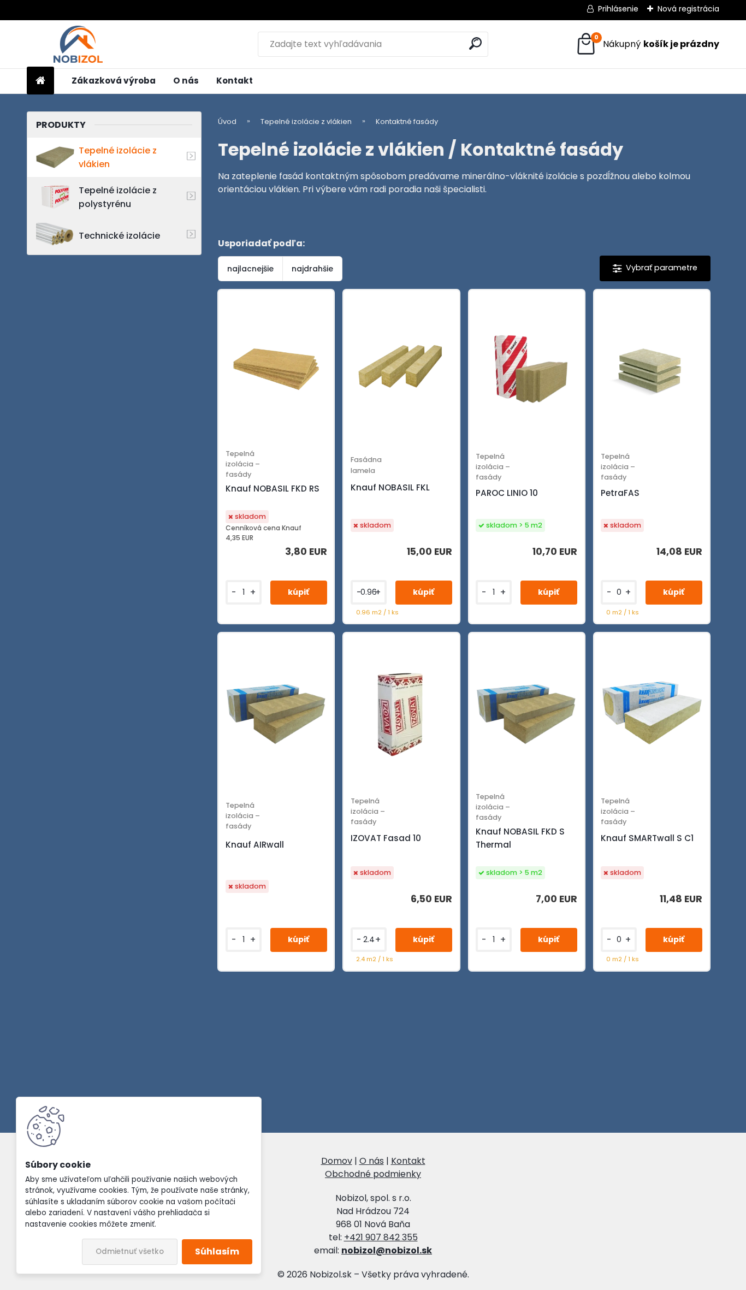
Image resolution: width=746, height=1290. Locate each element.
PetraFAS (620, 493)
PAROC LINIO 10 (507, 493)
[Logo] (78, 44)
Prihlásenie (618, 8)
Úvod (227, 121)
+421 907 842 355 (381, 1237)
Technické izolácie (119, 235)
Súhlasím (217, 1251)
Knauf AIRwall (255, 844)
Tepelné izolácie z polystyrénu (118, 197)
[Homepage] (40, 81)
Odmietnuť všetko (130, 1251)
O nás (186, 80)
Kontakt (234, 80)
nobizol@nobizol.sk (386, 1250)
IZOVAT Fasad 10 (386, 838)
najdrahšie (312, 268)
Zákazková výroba (114, 80)
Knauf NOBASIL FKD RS (272, 488)
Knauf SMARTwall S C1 (647, 838)
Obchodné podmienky (373, 1174)
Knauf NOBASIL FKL (390, 487)
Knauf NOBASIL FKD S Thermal (520, 838)
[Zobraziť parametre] (655, 268)
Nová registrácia (688, 8)
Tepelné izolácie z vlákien (118, 157)
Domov (336, 1161)
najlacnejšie (250, 268)
